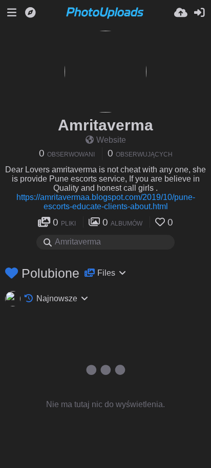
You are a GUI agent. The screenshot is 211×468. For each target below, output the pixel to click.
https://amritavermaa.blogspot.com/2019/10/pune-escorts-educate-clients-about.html (105, 202)
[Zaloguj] (199, 13)
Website (111, 140)
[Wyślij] (180, 13)
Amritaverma (105, 125)
